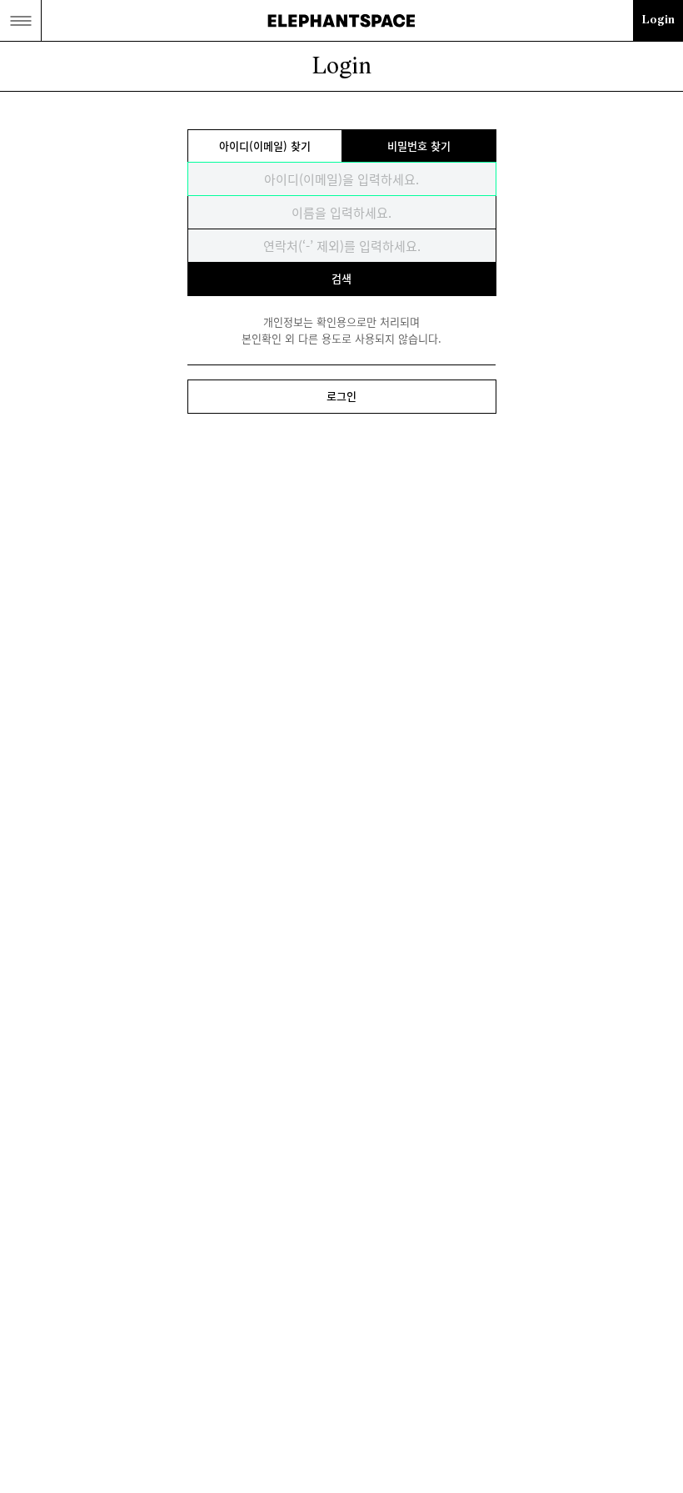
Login (658, 20)
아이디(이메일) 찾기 (265, 145)
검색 (341, 278)
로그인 (341, 396)
